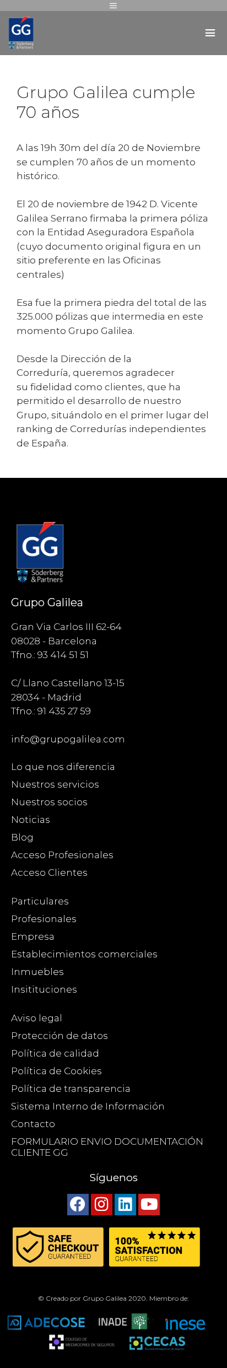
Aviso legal (36, 1018)
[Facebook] (78, 1204)
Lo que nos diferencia (63, 766)
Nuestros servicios (55, 784)
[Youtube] (149, 1204)
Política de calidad (55, 1053)
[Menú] (113, 5)
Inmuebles (37, 971)
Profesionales (44, 918)
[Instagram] (101, 1204)
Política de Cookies (56, 1070)
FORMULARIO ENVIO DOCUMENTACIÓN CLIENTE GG (107, 1147)
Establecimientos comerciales (84, 954)
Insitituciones (44, 989)
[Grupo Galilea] (22, 33)
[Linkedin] (125, 1204)
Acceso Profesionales (62, 854)
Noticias (30, 819)
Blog (22, 837)
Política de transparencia (71, 1088)
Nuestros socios (49, 801)
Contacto (33, 1123)
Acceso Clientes (49, 872)
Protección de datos (59, 1035)
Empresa (33, 936)
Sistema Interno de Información (88, 1106)
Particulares (40, 901)
